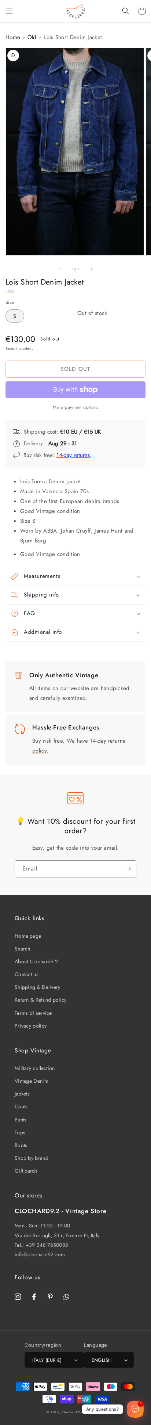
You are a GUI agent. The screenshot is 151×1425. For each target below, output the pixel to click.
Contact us (26, 974)
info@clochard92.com (40, 1254)
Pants (21, 1119)
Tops (20, 1132)
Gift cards (26, 1170)
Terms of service (33, 1013)
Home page (28, 936)
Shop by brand (31, 1158)
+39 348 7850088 (47, 1245)
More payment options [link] (76, 407)
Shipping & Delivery (37, 987)
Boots (21, 1145)
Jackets (22, 1093)
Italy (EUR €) (47, 1360)
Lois (10, 291)
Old (32, 37)
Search (22, 948)
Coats (21, 1106)
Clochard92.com (75, 1412)
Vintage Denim (31, 1081)
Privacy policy (31, 1025)
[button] (9, 11)
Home (12, 37)
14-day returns (73, 455)
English (102, 1360)
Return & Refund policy (41, 999)
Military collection (35, 1068)
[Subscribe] (128, 868)
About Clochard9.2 (36, 961)
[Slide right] (92, 269)
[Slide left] (59, 269)
